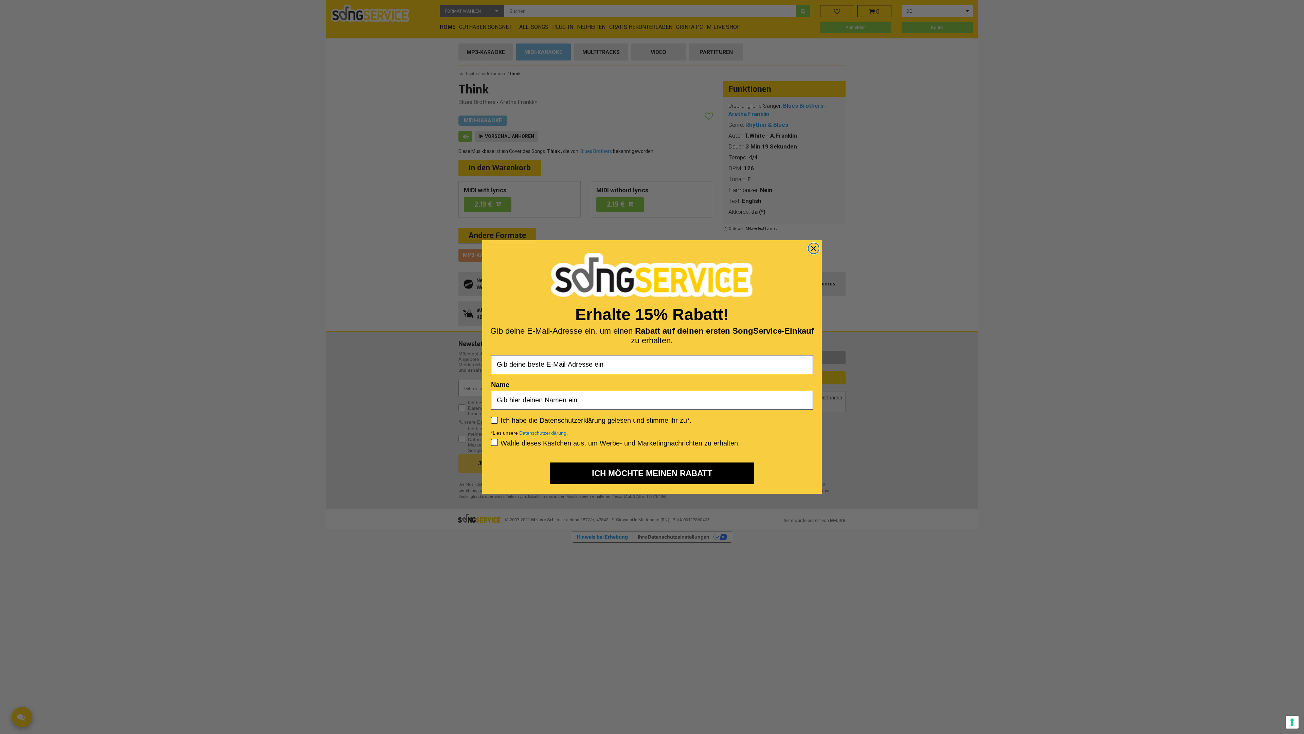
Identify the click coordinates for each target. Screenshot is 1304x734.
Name (500, 384)
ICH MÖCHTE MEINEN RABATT (652, 473)
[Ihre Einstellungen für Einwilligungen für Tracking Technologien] (1292, 722)
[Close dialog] (813, 248)
